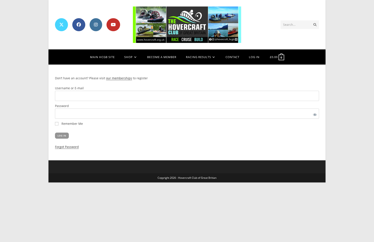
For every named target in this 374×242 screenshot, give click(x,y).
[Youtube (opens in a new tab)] (113, 24)
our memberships (119, 78)
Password (62, 106)
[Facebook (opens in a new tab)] (78, 24)
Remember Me (72, 124)
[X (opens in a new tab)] (61, 24)
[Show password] (314, 114)
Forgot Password (67, 147)
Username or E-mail (69, 88)
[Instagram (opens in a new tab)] (96, 24)
